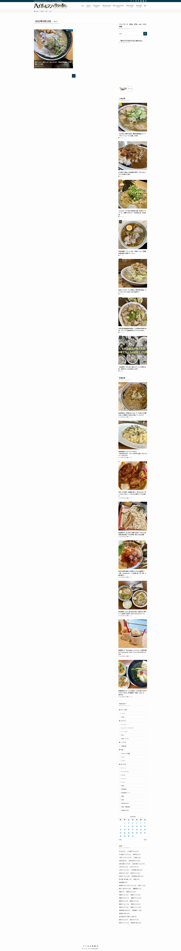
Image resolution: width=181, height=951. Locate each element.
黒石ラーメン (124, 923)
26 (141, 832)
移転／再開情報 (125, 807)
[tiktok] (138, 1)
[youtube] (143, 1)
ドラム (123, 760)
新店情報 (123, 789)
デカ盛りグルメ (132, 851)
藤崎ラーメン (124, 904)
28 (120, 836)
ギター (123, 757)
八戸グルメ (123, 867)
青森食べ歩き (124, 913)
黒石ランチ (134, 920)
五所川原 (123, 861)
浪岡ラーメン (135, 895)
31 (132, 836)
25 (137, 832)
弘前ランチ (135, 873)
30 (128, 836)
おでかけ (123, 721)
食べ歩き (123, 764)
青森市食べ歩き (124, 910)
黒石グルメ (123, 920)
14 (120, 829)
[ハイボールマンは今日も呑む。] (50, 6)
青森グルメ (135, 904)
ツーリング (124, 731)
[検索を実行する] (145, 33)
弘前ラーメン (124, 876)
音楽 (122, 750)
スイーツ (123, 768)
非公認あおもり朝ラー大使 (127, 916)
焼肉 (122, 800)
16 (128, 829)
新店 (136, 879)
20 (145, 829)
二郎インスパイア (125, 857)
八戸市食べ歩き (136, 870)
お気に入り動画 (125, 753)
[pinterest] (141, 1)
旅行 (122, 735)
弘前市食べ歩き (137, 876)
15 (124, 829)
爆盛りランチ (136, 898)
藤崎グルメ (123, 901)
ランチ (123, 782)
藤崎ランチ (134, 901)
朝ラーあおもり (125, 888)
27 (145, 832)
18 (137, 829)
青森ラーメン (136, 907)
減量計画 (123, 746)
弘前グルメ (123, 873)
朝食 (122, 796)
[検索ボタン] (145, 6)
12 (141, 826)
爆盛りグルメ (124, 898)
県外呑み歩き (125, 803)
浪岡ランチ (123, 895)
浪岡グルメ (130, 892)
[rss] (146, 1)
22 (124, 832)
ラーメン (123, 778)
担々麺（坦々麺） (125, 879)
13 (145, 826)
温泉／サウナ (125, 738)
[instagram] (136, 1)
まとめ (123, 775)
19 (141, 829)
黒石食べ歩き (136, 923)
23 (128, 832)
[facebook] (131, 1)
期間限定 (137, 888)
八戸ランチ (134, 867)
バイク (123, 713)
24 (132, 832)
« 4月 (119, 840)
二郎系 (137, 857)
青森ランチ (123, 907)
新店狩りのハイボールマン (127, 885)
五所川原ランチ (124, 864)
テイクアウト (125, 771)
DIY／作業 (124, 710)
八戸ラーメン (124, 870)
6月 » (145, 840)
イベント (123, 724)
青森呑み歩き (125, 810)
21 (120, 832)
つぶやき (123, 742)
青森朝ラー (137, 910)
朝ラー (141, 885)
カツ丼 (122, 851)
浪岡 (121, 892)
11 (136, 826)
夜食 (122, 786)
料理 (122, 717)
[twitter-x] (133, 1)
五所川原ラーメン (138, 864)
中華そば (136, 854)
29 (124, 836)
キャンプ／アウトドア (127, 728)
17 (132, 829)
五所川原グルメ (134, 861)
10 (132, 826)
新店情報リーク (125, 793)
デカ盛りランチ (125, 854)
